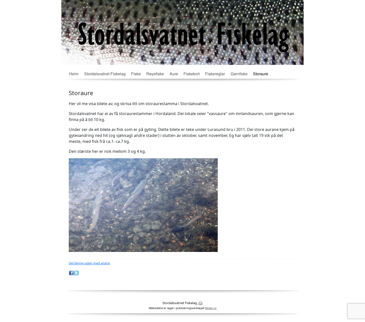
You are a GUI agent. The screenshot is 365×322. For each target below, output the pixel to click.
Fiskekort (191, 74)
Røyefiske (155, 74)
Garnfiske (239, 74)
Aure (174, 74)
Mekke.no (211, 308)
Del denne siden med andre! (89, 263)
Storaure (260, 74)
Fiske (136, 74)
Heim (73, 74)
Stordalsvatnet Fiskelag (105, 74)
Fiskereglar (215, 74)
